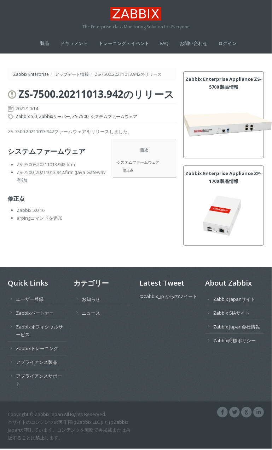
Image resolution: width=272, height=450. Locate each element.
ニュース (91, 313)
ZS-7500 (80, 116)
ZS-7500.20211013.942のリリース (96, 94)
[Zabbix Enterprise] (136, 14)
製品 (44, 43)
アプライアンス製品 (36, 362)
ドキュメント (74, 43)
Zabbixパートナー (35, 313)
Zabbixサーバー (54, 116)
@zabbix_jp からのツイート (168, 296)
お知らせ (91, 299)
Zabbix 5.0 (26, 116)
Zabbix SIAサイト (231, 313)
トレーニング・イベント (124, 43)
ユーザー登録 (30, 299)
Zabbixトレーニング (37, 348)
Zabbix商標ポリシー (234, 340)
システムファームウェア (114, 116)
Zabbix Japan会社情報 (236, 327)
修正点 (128, 170)
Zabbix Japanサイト (234, 299)
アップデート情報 (72, 74)
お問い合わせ (193, 43)
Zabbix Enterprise (31, 74)
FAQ (164, 43)
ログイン (227, 43)
